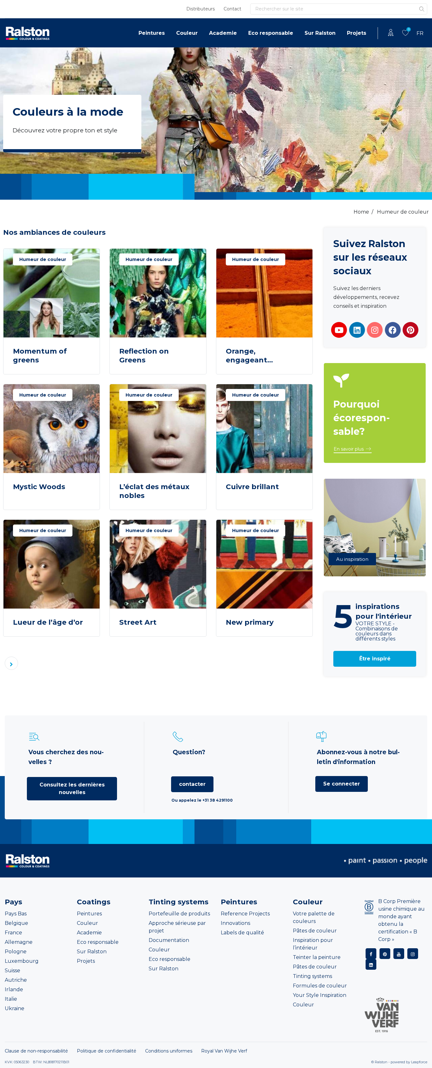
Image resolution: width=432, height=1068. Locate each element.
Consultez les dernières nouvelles (72, 788)
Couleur (187, 33)
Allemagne (19, 942)
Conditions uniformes (168, 1051)
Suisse (12, 971)
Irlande (14, 989)
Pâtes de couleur (315, 931)
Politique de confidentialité (106, 1051)
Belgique (16, 923)
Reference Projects (245, 914)
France (13, 933)
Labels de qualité (242, 933)
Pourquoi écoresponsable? (361, 417)
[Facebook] (393, 330)
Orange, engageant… (249, 355)
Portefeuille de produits (179, 914)
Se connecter (341, 784)
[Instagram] (375, 330)
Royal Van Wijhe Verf (224, 1051)
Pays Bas (16, 914)
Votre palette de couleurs (314, 917)
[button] (352, 449)
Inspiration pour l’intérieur (313, 944)
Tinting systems (312, 976)
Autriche (16, 980)
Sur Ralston (320, 33)
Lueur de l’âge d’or (48, 622)
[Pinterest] (410, 330)
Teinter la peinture (317, 957)
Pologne (16, 952)
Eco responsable (270, 33)
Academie (223, 33)
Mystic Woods (39, 486)
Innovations (235, 923)
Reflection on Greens (144, 355)
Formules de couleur (320, 986)
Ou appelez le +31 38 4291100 (202, 800)
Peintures (152, 33)
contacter (192, 784)
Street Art (138, 622)
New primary (250, 622)
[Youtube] (339, 330)
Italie (11, 999)
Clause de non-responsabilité (36, 1051)
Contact (232, 9)
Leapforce (419, 1062)
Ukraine (14, 1008)
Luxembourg (22, 961)
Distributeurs (200, 9)
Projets (356, 33)
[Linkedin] (357, 330)
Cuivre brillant (252, 486)
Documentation (169, 940)
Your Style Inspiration (319, 995)
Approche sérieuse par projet (177, 927)
